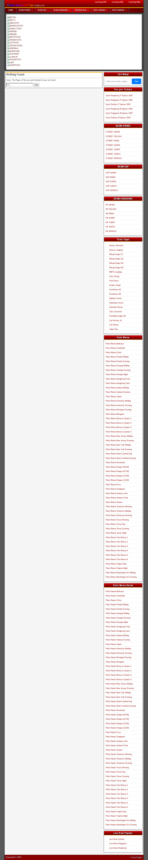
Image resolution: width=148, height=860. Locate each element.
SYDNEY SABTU (113, 154)
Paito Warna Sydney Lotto (117, 493)
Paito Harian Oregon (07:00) (117, 719)
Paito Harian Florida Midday (117, 604)
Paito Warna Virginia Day (116, 564)
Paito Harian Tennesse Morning (119, 754)
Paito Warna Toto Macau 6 (117, 559)
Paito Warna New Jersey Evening (120, 440)
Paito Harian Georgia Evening (118, 618)
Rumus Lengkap (116, 250)
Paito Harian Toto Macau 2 (117, 789)
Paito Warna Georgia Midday (118, 366)
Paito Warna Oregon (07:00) (117, 471)
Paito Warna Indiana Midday (117, 388)
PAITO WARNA (118, 10)
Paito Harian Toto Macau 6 (117, 807)
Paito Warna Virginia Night (117, 568)
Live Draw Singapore (117, 843)
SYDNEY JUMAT (113, 149)
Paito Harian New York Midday (118, 693)
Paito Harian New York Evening (119, 697)
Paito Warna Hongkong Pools (118, 379)
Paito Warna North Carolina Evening (121, 458)
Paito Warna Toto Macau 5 (117, 555)
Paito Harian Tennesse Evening (119, 763)
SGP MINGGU (112, 190)
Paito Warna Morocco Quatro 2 (119, 423)
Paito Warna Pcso (113, 484)
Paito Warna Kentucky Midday (118, 401)
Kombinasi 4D (115, 294)
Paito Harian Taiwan (114, 750)
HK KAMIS (110, 218)
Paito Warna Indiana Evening (118, 392)
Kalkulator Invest (116, 303)
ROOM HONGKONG (60, 10)
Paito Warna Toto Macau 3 (117, 546)
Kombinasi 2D (115, 289)
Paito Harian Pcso (113, 732)
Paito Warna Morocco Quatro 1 (119, 418)
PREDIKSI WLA (80, 10)
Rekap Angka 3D (116, 263)
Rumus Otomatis (116, 245)
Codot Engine (136, 857)
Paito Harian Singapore (115, 737)
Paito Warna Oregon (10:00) (117, 476)
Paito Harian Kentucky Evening (119, 653)
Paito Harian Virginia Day (116, 811)
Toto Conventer (115, 312)
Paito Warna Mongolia (115, 414)
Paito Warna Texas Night (116, 533)
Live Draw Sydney (116, 839)
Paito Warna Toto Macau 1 (117, 537)
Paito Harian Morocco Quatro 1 (119, 666)
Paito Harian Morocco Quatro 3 (119, 675)
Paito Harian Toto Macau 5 (117, 803)
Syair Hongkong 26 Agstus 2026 (119, 109)
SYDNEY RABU (112, 141)
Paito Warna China (113, 352)
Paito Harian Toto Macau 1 (117, 785)
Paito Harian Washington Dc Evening (121, 825)
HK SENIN (110, 205)
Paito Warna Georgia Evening (118, 370)
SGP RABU (110, 177)
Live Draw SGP (117, 2)
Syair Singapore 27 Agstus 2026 (119, 100)
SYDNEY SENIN (113, 132)
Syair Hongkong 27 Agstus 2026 (119, 95)
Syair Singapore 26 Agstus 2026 (119, 113)
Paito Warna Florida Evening (118, 361)
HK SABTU (110, 227)
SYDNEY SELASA (114, 136)
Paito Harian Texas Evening (117, 776)
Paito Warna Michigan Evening (118, 410)
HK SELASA (111, 209)
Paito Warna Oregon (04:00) (117, 467)
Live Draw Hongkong (117, 848)
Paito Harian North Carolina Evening (121, 706)
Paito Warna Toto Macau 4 (117, 550)
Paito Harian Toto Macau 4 (117, 798)
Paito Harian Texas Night (116, 781)
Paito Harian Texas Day (115, 772)
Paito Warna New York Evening (119, 449)
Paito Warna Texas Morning (117, 520)
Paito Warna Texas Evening (117, 529)
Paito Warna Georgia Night (117, 374)
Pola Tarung (114, 276)
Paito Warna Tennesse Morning (119, 506)
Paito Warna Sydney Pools (117, 498)
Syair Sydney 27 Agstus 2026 (118, 104)
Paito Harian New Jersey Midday (119, 684)
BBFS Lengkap (115, 272)
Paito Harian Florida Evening (118, 609)
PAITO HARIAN (99, 10)
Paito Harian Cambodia (115, 596)
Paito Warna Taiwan (114, 502)
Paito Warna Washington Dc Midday (121, 573)
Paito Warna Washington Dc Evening (121, 577)
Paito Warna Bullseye (115, 344)
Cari (136, 81)
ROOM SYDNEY (25, 10)
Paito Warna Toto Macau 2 (117, 542)
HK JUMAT (110, 222)
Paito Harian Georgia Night (117, 622)
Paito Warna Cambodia (115, 348)
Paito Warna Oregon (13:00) (117, 480)
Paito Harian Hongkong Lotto (118, 631)
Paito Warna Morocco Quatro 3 (119, 427)
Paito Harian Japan (114, 644)
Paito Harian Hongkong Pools (118, 627)
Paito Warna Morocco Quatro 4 (119, 432)
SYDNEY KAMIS (113, 145)
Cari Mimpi (113, 325)
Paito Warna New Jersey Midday (119, 436)
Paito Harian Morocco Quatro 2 (119, 671)
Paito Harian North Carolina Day (119, 701)
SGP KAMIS (111, 181)
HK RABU (110, 214)
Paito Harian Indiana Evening (118, 640)
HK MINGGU (111, 231)
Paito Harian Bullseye (115, 591)
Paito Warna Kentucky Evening (119, 405)
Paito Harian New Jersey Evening (120, 688)
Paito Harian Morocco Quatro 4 (119, 679)
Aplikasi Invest (115, 298)
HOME (10, 10)
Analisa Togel (115, 285)
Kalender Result (116, 307)
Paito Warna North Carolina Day (119, 454)
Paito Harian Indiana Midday (117, 635)
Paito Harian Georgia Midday (118, 613)
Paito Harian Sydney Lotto (117, 741)
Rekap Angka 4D (116, 268)
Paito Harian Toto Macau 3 (117, 794)
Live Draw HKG (134, 2)
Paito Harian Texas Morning (117, 767)
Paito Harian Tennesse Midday (118, 759)
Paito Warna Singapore (115, 489)
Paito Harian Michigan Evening (118, 657)
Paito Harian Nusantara (115, 710)
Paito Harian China (113, 600)
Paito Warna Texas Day (115, 524)
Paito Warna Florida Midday (117, 357)
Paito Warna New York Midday (118, 445)
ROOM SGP (42, 10)
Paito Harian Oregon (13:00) (117, 728)
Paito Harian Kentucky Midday (118, 648)
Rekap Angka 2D (116, 259)
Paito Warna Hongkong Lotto (118, 383)
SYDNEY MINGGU (114, 158)
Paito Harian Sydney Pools (117, 745)
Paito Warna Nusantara (115, 462)
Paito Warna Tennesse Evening (119, 515)
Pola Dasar (114, 281)
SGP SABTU (111, 186)
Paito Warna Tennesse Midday (118, 511)
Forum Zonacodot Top (20, 5)
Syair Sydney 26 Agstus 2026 (118, 118)
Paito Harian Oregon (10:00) (117, 723)
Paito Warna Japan (114, 396)
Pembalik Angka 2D (117, 316)
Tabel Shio (113, 329)
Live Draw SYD (101, 2)
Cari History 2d (115, 320)
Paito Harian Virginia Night (117, 816)
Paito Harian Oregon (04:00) (117, 715)
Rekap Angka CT (116, 254)
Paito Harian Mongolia (115, 662)
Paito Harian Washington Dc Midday (121, 820)
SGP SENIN (111, 173)
